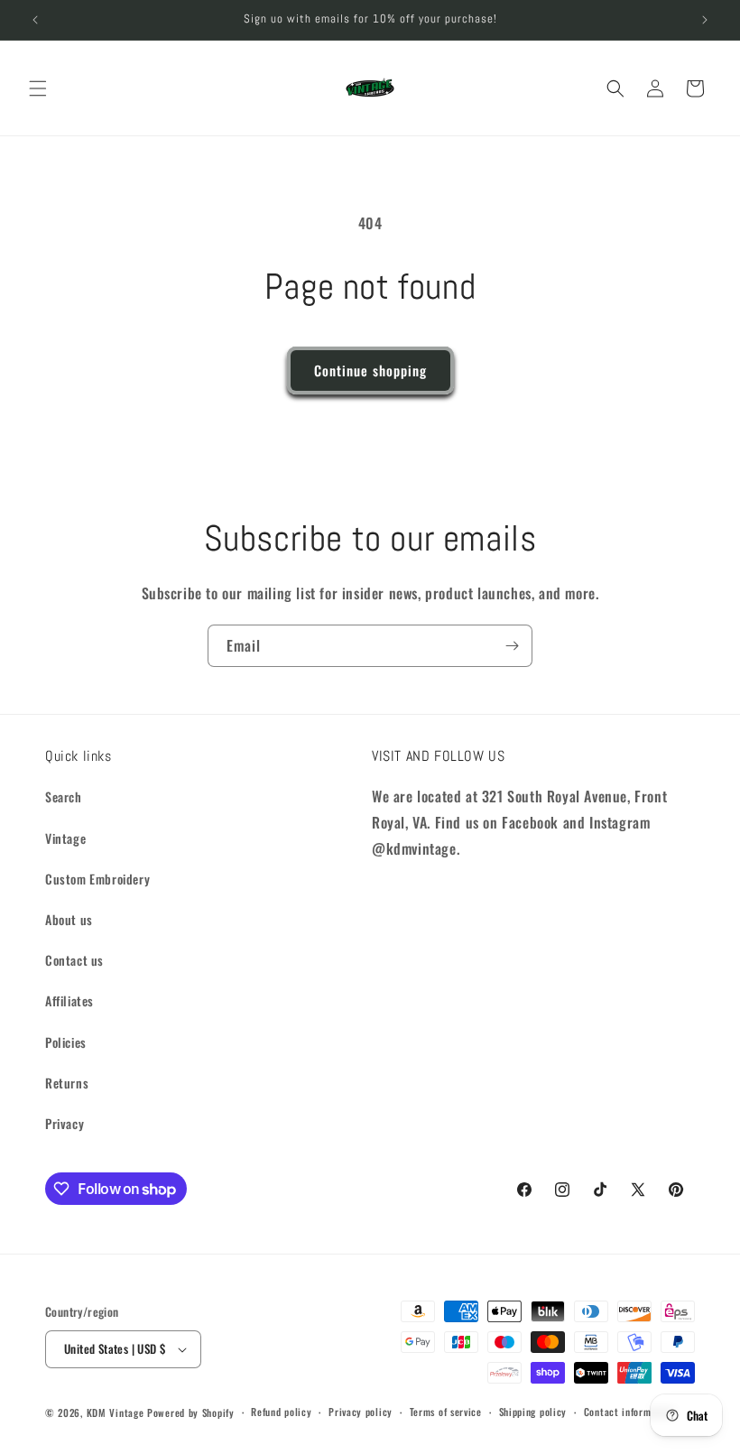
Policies (66, 1042)
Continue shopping (370, 370)
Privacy (64, 1123)
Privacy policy (360, 1411)
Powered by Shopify (191, 1412)
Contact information (629, 1411)
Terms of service (446, 1411)
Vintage (65, 838)
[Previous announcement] (35, 20)
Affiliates (69, 1000)
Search (63, 796)
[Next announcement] (705, 20)
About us (69, 919)
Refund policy (281, 1411)
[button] (38, 88)
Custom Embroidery (97, 878)
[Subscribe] (512, 646)
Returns (66, 1082)
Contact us (74, 959)
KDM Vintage (115, 1412)
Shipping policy (533, 1411)
